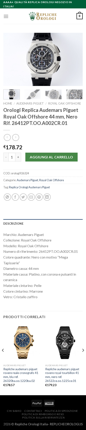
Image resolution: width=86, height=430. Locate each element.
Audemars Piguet (30, 103)
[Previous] (10, 59)
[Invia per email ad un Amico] (31, 197)
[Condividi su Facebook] (15, 197)
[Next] (76, 59)
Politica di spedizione (61, 410)
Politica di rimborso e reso (43, 414)
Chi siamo (14, 410)
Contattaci (33, 410)
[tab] (43, 223)
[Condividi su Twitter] (23, 197)
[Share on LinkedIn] (47, 197)
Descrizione (13, 223)
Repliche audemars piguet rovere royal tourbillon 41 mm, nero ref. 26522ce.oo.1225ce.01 (62, 375)
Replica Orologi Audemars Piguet (29, 187)
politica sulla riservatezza (43, 417)
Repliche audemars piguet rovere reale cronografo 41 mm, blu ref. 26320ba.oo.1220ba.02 (20, 375)
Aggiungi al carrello (51, 157)
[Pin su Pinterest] (39, 197)
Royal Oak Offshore (64, 103)
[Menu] (6, 16)
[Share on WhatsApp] (7, 197)
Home (7, 103)
